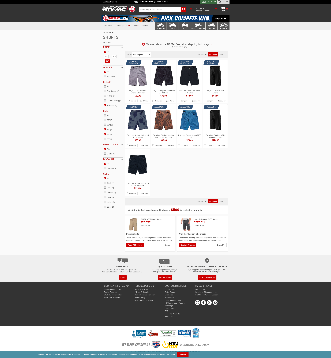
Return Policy (139, 297)
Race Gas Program (112, 297)
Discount (108, 159)
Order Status (170, 292)
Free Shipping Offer (173, 300)
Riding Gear (108, 32)
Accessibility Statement (143, 300)
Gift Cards (169, 295)
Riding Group (111, 145)
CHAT (123, 277)
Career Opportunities (112, 289)
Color (107, 174)
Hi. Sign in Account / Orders (203, 10)
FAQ (166, 311)
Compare (132, 101)
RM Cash (210, 2)
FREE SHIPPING (154, 2)
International (170, 316)
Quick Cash (169, 308)
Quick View (144, 101)
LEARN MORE (165, 277)
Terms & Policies (141, 289)
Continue (182, 354)
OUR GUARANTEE (207, 277)
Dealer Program (110, 292)
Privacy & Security (141, 292)
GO (107, 61)
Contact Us (169, 289)
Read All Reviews (135, 245)
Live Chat (224, 2)
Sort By (129, 55)
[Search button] (183, 9)
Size (105, 111)
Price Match (169, 297)
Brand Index (200, 289)
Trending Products (172, 314)
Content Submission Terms (145, 295)
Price (106, 47)
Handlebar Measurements (205, 292)
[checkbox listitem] (107, 52)
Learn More (170, 354)
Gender (107, 67)
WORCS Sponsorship (113, 295)
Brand (107, 82)
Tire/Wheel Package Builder (206, 295)
